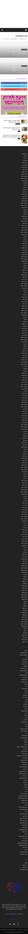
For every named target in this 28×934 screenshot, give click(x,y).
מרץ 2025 (25, 192)
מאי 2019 (25, 348)
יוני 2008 (25, 603)
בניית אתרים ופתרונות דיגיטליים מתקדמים (8, 929)
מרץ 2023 (25, 245)
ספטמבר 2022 (24, 259)
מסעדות (25, 742)
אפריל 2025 (24, 189)
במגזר (26, 805)
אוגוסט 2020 (24, 315)
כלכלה (26, 708)
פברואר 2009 (24, 586)
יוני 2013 (25, 476)
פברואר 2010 (24, 559)
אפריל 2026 (24, 162)
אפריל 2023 (24, 243)
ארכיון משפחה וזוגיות (23, 845)
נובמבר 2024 (24, 201)
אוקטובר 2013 (24, 467)
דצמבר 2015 (24, 420)
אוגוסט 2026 (24, 154)
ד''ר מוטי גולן (24, 776)
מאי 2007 (25, 633)
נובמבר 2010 (24, 541)
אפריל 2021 (24, 297)
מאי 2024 (25, 214)
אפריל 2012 (24, 503)
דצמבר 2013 (24, 462)
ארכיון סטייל (24, 847)
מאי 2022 (25, 268)
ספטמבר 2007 (24, 624)
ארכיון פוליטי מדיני (23, 854)
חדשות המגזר (24, 682)
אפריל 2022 (24, 270)
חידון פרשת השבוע (23, 771)
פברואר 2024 (24, 221)
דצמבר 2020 (24, 306)
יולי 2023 (25, 236)
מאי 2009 (25, 579)
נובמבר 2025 (24, 174)
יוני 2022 (25, 265)
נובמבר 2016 (24, 402)
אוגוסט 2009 (24, 572)
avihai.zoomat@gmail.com (11, 914)
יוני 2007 (25, 630)
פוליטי (26, 693)
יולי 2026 (25, 156)
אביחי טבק (25, 56)
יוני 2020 (25, 319)
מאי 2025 (25, 187)
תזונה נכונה (25, 677)
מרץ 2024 (25, 218)
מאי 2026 (25, 160)
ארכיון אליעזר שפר (23, 814)
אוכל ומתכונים (24, 735)
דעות (26, 699)
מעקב (3, 86)
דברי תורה (25, 787)
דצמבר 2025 (24, 171)
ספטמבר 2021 (24, 286)
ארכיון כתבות (24, 832)
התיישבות (25, 666)
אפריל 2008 (24, 608)
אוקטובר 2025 (24, 176)
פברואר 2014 (24, 458)
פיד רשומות (24, 865)
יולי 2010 (25, 548)
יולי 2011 (25, 523)
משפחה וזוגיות (24, 722)
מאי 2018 (25, 371)
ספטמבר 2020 (24, 312)
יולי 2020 (25, 317)
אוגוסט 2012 (24, 494)
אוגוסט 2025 (24, 180)
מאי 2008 (25, 606)
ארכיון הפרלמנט (24, 852)
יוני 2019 (25, 346)
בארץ (26, 686)
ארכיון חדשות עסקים (23, 836)
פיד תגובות (25, 867)
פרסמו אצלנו (20, 929)
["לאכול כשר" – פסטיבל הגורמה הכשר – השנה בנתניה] (14, 70)
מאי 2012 (25, 501)
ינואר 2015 (25, 445)
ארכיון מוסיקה (6, 38)
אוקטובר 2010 (24, 543)
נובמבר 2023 (24, 227)
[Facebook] (18, 924)
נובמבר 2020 (24, 308)
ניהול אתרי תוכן (8, 932)
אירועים (25, 684)
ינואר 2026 (25, 169)
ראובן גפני (25, 782)
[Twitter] (14, 924)
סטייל (26, 724)
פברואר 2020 (24, 328)
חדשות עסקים (24, 711)
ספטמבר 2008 (24, 597)
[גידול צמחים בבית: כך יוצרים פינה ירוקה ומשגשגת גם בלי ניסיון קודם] (24, 138)
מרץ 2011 (25, 532)
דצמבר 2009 (24, 563)
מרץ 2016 (25, 413)
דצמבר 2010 (24, 539)
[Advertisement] (14, 14)
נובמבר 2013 (24, 465)
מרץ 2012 (25, 505)
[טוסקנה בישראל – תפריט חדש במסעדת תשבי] (14, 53)
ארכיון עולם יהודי (24, 793)
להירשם (3, 89)
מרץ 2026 (25, 165)
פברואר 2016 (24, 415)
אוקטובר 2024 (24, 203)
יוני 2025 (25, 185)
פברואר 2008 (24, 612)
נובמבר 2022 (24, 254)
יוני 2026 (25, 158)
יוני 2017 (25, 391)
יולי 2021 (25, 290)
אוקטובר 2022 (24, 257)
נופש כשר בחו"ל (23, 668)
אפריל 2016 (24, 411)
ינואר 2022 (25, 277)
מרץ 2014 (25, 456)
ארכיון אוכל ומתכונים (23, 38)
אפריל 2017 (24, 393)
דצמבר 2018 (24, 357)
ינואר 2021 (25, 304)
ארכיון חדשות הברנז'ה (22, 807)
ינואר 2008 (25, 615)
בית (26, 33)
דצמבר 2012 (24, 485)
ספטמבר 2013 (24, 469)
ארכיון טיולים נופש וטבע (22, 843)
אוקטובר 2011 (24, 516)
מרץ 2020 (25, 326)
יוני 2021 (25, 292)
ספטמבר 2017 (24, 386)
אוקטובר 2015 (24, 424)
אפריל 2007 (24, 635)
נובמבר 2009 (24, 565)
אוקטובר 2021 (24, 283)
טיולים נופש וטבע (23, 729)
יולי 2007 (25, 628)
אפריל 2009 (24, 581)
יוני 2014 (25, 451)
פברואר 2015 (24, 442)
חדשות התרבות (24, 737)
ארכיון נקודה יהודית (23, 809)
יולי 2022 (25, 263)
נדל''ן (26, 713)
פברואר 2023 (24, 248)
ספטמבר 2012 (24, 492)
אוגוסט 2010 (24, 545)
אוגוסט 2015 (24, 429)
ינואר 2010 (25, 561)
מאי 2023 (25, 241)
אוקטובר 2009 (24, 568)
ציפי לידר (25, 780)
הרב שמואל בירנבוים (23, 773)
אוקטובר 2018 (24, 362)
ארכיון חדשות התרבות (14, 38)
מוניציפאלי (25, 758)
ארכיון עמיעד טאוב (23, 823)
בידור (26, 733)
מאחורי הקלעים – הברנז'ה (22, 746)
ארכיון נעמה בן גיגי (23, 820)
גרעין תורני (25, 769)
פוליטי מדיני (24, 697)
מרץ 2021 (25, 299)
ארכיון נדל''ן (24, 838)
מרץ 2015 (25, 440)
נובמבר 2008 (24, 592)
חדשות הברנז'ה (24, 751)
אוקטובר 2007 (24, 621)
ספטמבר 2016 (24, 406)
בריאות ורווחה (24, 764)
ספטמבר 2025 (24, 178)
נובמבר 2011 (24, 514)
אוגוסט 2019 (24, 342)
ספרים (26, 744)
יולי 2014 (25, 449)
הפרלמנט (25, 695)
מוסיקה (25, 740)
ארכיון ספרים (24, 802)
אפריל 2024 (24, 216)
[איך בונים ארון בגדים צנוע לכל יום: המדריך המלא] (24, 129)
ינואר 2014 (25, 460)
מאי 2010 (25, 552)
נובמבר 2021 (24, 281)
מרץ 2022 (25, 272)
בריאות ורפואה (24, 679)
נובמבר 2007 (24, 619)
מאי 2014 (25, 454)
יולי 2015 (25, 431)
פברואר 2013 (24, 480)
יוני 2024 (25, 212)
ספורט (25, 650)
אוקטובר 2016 (24, 404)
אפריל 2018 (24, 373)
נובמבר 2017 (24, 382)
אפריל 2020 (24, 324)
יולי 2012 (25, 496)
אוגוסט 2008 (24, 599)
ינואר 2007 (25, 642)
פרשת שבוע (18, 123)
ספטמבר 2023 (24, 232)
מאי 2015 (25, 436)
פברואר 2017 (24, 398)
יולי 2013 (25, 474)
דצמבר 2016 (24, 400)
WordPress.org (23, 869)
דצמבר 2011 (24, 512)
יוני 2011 (25, 525)
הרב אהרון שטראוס (23, 778)
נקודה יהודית (24, 753)
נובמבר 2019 (24, 335)
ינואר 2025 (25, 196)
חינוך (26, 673)
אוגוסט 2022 (24, 261)
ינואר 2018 (25, 377)
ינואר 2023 (25, 250)
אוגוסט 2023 (24, 234)
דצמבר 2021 (24, 279)
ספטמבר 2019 (24, 339)
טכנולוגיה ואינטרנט (23, 675)
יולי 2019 (25, 344)
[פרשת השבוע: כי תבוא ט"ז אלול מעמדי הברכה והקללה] (24, 122)
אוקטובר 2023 (24, 230)
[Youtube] (10, 924)
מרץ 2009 (25, 583)
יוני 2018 (25, 368)
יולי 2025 (25, 183)
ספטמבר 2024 (24, 205)
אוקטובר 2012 (24, 489)
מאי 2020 (25, 321)
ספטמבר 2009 (24, 570)
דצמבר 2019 (24, 333)
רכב (26, 657)
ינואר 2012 (25, 509)
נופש (26, 726)
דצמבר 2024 (24, 198)
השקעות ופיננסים (23, 655)
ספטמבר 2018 (24, 364)
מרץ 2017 (25, 395)
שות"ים (25, 785)
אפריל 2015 (24, 438)
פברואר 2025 (24, 194)
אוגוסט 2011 (24, 521)
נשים (26, 717)
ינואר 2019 (25, 355)
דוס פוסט (25, 749)
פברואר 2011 (24, 534)
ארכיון (26, 791)
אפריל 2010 (24, 554)
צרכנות (25, 715)
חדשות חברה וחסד (23, 767)
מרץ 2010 (25, 556)
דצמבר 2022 (24, 252)
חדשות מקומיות (24, 760)
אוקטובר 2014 (24, 447)
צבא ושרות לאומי (23, 670)
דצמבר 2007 (24, 617)
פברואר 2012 (24, 507)
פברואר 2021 (24, 301)
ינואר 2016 (25, 418)
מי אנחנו (25, 929)
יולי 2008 (25, 601)
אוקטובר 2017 (24, 384)
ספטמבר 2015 (24, 427)
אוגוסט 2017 (24, 389)
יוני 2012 (25, 498)
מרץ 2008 (25, 610)
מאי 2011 (25, 527)
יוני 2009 (25, 577)
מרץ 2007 (25, 637)
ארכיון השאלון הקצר (23, 829)
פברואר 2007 (24, 639)
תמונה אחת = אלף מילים (22, 755)
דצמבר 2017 (24, 380)
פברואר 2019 (24, 353)
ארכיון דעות (25, 816)
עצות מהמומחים (24, 652)
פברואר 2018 (24, 375)
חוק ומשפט (25, 659)
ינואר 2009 (25, 588)
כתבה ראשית (24, 664)
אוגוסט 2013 (24, 471)
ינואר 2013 (25, 483)
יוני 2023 (25, 239)
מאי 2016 (25, 409)
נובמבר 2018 (24, 359)
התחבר (25, 863)
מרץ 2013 (25, 478)
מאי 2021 (25, 295)
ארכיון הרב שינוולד (23, 818)
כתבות (26, 690)
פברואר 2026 (24, 167)
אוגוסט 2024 (24, 207)
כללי (19, 131)
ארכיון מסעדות (24, 49)
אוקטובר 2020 (24, 310)
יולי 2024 (25, 209)
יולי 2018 (25, 366)
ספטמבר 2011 (24, 518)
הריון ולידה (25, 720)
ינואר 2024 (25, 223)
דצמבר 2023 (24, 225)
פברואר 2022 (24, 274)
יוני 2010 (25, 550)
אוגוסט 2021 (24, 288)
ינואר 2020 (25, 330)
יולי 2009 (25, 574)
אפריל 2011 (24, 530)
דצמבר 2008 (24, 590)
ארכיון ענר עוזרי (24, 731)
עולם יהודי (25, 704)
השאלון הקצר (24, 688)
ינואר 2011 (25, 536)
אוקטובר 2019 (24, 337)
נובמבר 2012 (24, 487)
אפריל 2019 (24, 351)
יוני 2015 (25, 433)
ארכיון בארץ (24, 827)
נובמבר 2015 (24, 422)
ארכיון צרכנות (24, 840)
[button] (2, 30)
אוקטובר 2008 (24, 595)
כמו (2, 83)
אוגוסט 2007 (24, 626)
